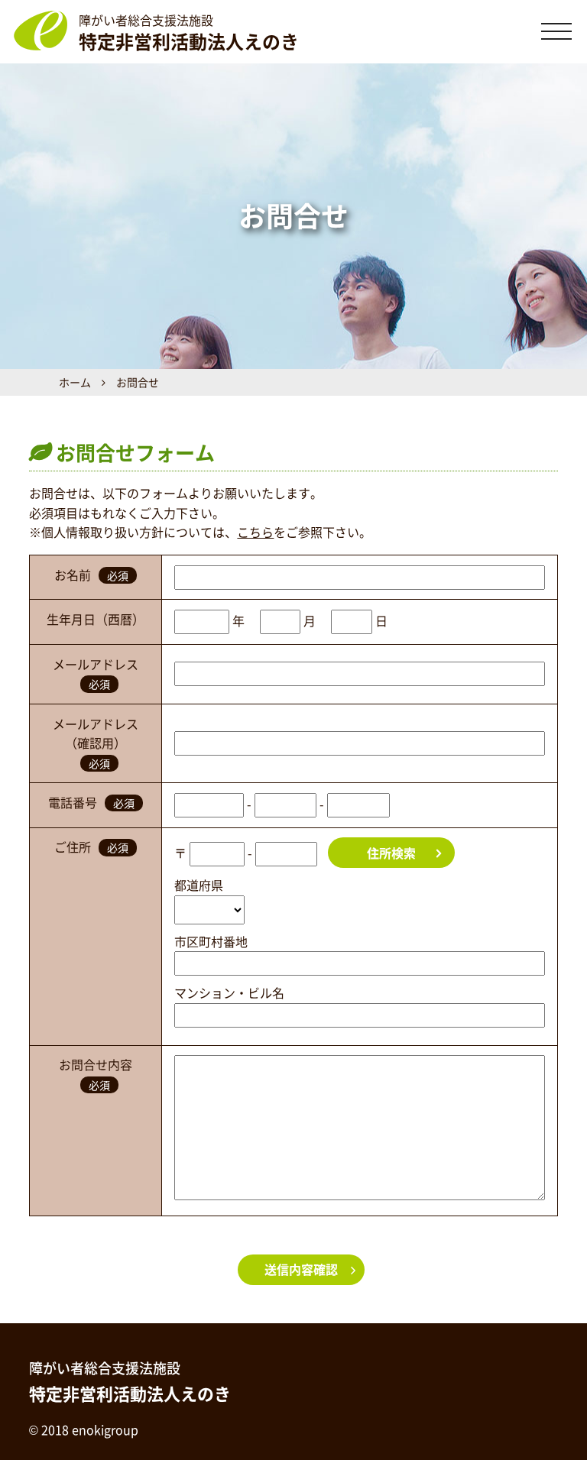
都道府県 (198, 885)
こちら (255, 532)
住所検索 (391, 852)
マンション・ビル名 (229, 992)
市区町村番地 (211, 941)
